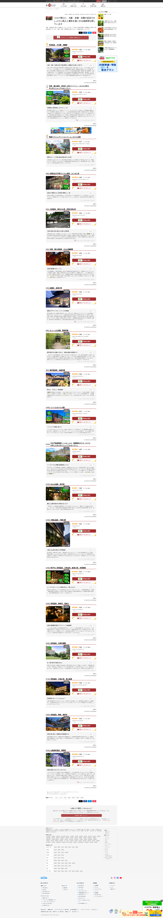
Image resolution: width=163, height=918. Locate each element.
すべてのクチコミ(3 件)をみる (90, 82)
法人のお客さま (80, 883)
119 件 (89, 449)
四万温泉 (57, 837)
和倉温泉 (61, 839)
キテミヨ (106, 845)
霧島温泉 (98, 840)
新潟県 (62, 855)
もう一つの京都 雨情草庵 (59, 330)
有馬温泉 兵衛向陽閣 (58, 643)
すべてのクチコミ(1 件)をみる (90, 125)
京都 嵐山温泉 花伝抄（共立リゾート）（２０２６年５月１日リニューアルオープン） (69, 87)
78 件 (89, 253)
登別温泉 (53, 836)
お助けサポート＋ (46, 898)
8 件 (88, 141)
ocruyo (106, 841)
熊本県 (66, 871)
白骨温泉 (76, 837)
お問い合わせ (43, 909)
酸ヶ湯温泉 (48, 842)
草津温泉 (98, 836)
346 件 (89, 49)
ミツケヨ (106, 852)
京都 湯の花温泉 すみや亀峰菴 (61, 249)
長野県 (59, 855)
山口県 (69, 865)
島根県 (59, 865)
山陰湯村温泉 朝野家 (58, 750)
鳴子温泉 (76, 836)
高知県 (66, 868)
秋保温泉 (81, 836)
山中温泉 (66, 839)
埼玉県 (55, 852)
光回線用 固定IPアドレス (84, 892)
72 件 (89, 682)
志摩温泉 (75, 842)
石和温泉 (84, 837)
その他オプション (46, 905)
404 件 (89, 607)
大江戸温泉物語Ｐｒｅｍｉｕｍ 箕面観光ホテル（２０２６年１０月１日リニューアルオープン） (70, 444)
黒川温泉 (93, 840)
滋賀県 (55, 863)
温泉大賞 (65, 887)
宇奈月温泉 (76, 839)
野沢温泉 (71, 837)
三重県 (66, 860)
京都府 (69, 797)
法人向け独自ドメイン (83, 903)
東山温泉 (85, 836)
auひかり (44, 889)
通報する (94, 80)
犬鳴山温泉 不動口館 (58, 520)
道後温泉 (61, 840)
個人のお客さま (44, 883)
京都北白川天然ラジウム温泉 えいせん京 (64, 173)
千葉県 (59, 852)
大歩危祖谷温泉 (80, 842)
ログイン (115, 1)
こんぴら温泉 (66, 840)
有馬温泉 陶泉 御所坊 (59, 714)
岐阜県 (59, 860)
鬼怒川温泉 (62, 837)
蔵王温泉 (89, 836)
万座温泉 (53, 837)
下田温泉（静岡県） (55, 839)
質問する (104, 1)
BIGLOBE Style (98, 894)
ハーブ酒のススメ (108, 858)
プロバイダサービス (83, 891)
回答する (98, 1)
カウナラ (106, 851)
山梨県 (55, 855)
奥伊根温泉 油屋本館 (57, 370)
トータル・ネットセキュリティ (49, 901)
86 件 (89, 754)
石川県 (59, 857)
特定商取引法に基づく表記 (46, 911)
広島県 (66, 865)
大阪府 (77, 797)
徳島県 (55, 868)
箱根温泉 (63, 842)
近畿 (65, 797)
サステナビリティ (98, 889)
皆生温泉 (80, 840)
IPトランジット (82, 898)
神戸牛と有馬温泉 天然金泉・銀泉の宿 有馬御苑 (68, 568)
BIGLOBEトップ (75, 911)
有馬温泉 (48, 840)
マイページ (111, 1)
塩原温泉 (67, 837)
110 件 (89, 92)
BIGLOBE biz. (81, 885)
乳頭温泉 (72, 836)
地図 (75, 53)
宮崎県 (73, 871)
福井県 (62, 857)
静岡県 (55, 860)
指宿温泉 (95, 842)
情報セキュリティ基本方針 (58, 911)
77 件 (89, 718)
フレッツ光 (81, 889)
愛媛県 (62, 868)
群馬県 (59, 849)
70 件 (89, 291)
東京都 (62, 852)
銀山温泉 (94, 836)
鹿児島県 (77, 871)
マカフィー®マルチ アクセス (84, 901)
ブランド (96, 887)
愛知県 (62, 860)
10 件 (89, 177)
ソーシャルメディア (99, 896)
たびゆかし (107, 854)
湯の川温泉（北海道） (65, 836)
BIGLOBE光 (45, 887)
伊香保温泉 (48, 837)
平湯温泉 (85, 839)
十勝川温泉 (58, 836)
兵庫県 (73, 797)
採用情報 (96, 892)
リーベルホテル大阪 (58, 407)
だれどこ (106, 839)
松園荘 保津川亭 (56, 288)
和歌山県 (73, 863)
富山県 (55, 857)
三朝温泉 (71, 840)
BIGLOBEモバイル (46, 891)
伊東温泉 (94, 837)
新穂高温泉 (90, 839)
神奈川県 (66, 852)
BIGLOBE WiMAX (46, 893)
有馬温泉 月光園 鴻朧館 (58, 45)
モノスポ (106, 848)
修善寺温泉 (48, 839)
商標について (68, 911)
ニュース (96, 891)
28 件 (89, 523)
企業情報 (95, 883)
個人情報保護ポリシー (74, 909)
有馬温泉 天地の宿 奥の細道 (61, 679)
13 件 (89, 374)
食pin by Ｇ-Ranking (108, 857)
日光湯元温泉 (58, 842)
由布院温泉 (87, 842)
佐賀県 (59, 871)
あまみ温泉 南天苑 (57, 484)
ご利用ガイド (107, 833)
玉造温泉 (76, 840)
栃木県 (55, 849)
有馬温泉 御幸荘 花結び (60, 603)
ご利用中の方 (112, 883)
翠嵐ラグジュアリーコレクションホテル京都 (65, 137)
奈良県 (69, 863)
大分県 (69, 871)
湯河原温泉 (90, 837)
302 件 (89, 571)
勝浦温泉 (56, 840)
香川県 (59, 868)
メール (112, 887)
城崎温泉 (95, 839)
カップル (61, 797)
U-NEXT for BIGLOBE (47, 903)
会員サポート (113, 889)
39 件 (89, 411)
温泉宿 (82, 797)
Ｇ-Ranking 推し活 (108, 855)
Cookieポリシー (94, 909)
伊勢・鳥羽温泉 (69, 842)
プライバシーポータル (85, 909)
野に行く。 (107, 849)
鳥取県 (55, 865)
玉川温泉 (53, 842)
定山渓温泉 (48, 836)
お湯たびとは (107, 831)
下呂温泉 (81, 839)
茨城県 (62, 849)
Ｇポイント (107, 836)
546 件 (89, 647)
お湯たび (106, 842)
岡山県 (62, 865)
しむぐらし (65, 889)
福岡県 (55, 871)
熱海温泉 (91, 842)
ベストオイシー (108, 846)
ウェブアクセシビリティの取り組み (62, 909)
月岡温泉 (80, 837)
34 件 (89, 213)
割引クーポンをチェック (85, 60)
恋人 (56, 797)
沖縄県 (81, 871)
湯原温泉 (84, 840)
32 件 (89, 488)
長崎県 (62, 871)
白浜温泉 (52, 840)
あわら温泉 (71, 839)
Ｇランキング (107, 838)
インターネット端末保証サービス (49, 899)
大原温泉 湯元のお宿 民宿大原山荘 (63, 209)
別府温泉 (89, 840)
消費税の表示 (50, 909)
